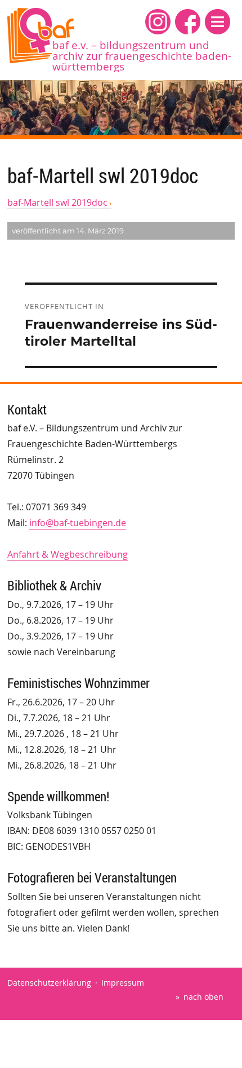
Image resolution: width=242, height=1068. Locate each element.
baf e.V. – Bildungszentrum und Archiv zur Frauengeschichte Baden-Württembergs (141, 56)
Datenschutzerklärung (49, 982)
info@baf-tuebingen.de (77, 523)
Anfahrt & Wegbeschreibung (67, 554)
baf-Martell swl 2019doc (57, 202)
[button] (217, 21)
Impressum (122, 982)
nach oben (203, 996)
